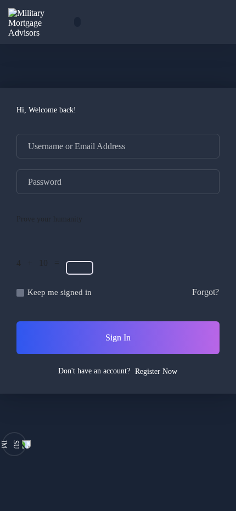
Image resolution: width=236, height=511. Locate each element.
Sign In (118, 337)
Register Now (156, 371)
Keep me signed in (59, 292)
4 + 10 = (40, 263)
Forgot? (205, 292)
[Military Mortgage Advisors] (38, 22)
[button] (189, 21)
